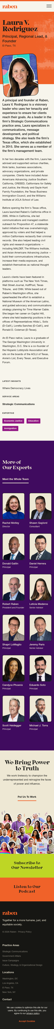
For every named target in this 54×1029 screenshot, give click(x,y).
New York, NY (8, 992)
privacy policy (32, 1014)
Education (33, 421)
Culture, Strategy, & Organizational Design (22, 965)
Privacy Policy (25, 932)
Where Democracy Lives (16, 388)
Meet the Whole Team (15, 479)
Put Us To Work (27, 797)
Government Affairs (11, 956)
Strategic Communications (18, 404)
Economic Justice (13, 421)
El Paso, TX (7, 988)
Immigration (10, 429)
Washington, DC (10, 979)
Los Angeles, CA (10, 983)
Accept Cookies (27, 1021)
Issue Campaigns (11, 961)
